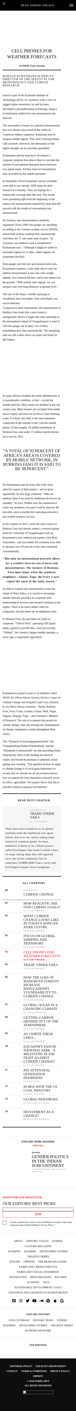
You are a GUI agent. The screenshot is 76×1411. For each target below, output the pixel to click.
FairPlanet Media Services (38, 1267)
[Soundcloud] (41, 1301)
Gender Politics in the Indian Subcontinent (50, 1160)
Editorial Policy (21, 1366)
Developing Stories (54, 1251)
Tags (46, 1282)
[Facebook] (14, 1301)
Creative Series (38, 1256)
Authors (33, 1282)
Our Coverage (19, 1320)
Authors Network (38, 1330)
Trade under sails (42, 815)
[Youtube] (34, 1301)
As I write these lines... (38, 1036)
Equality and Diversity (51, 1366)
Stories (57, 1241)
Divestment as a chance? (39, 1113)
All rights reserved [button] (38, 1385)
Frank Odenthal (37, 66)
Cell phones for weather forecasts (42, 954)
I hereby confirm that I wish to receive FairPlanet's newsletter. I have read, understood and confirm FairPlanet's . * (41, 1224)
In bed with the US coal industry (40, 1088)
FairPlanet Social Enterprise (38, 1272)
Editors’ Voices (37, 1241)
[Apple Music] (55, 1301)
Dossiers (30, 1251)
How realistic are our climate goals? (42, 905)
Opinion (29, 1261)
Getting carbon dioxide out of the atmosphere (41, 1021)
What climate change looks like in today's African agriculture (41, 921)
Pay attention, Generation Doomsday (37, 1074)
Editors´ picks (43, 1320)
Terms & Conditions (34, 1371)
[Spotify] (48, 1301)
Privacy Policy (47, 1225)
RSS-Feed (61, 1277)
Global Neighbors (41, 1099)
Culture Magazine (38, 1246)
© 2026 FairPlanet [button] (38, 1381)
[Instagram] (21, 1301)
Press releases (40, 1277)
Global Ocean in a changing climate (40, 1007)
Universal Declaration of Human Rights (38, 1292)
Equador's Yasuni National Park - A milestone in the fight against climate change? (40, 1054)
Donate (15, 1261)
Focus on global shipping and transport (39, 939)
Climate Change (39, 894)
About (18, 1241)
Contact (12, 1371)
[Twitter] (27, 1301)
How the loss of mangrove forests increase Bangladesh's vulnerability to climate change (41, 987)
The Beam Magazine (52, 1261)
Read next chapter (34, 800)
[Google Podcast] (62, 1301)
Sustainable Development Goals (38, 1287)
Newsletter (18, 1277)
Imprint (38, 1376)
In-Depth (14, 1251)
